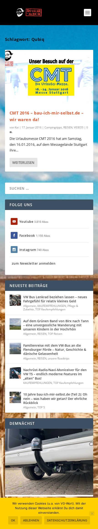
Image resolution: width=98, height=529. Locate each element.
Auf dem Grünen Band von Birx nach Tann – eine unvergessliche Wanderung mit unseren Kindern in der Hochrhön (56, 325)
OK (13, 520)
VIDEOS (78, 127)
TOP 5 (41, 407)
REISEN (67, 127)
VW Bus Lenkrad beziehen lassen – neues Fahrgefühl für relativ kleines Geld (55, 299)
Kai (17, 127)
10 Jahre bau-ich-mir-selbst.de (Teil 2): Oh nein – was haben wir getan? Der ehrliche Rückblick (55, 398)
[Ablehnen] (92, 513)
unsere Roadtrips (59, 358)
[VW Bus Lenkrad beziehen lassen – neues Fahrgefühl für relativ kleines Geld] (15, 300)
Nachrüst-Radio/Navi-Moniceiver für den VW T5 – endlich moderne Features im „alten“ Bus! (55, 374)
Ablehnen (31, 520)
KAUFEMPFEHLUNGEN (51, 306)
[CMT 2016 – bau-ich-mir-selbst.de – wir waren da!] (49, 76)
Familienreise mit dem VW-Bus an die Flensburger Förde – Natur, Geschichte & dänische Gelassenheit (54, 349)
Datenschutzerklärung (67, 520)
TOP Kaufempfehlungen (50, 309)
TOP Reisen (55, 334)
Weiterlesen (23, 162)
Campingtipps (53, 127)
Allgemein (29, 306)
